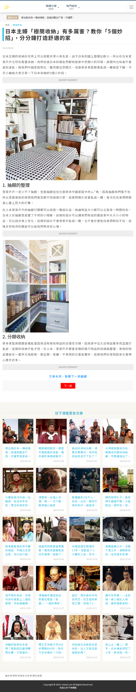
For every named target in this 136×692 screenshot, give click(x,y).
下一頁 (68, 386)
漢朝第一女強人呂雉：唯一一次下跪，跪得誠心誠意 (51, 501)
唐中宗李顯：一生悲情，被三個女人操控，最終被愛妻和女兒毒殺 (118, 599)
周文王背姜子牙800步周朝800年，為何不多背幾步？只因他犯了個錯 (51, 648)
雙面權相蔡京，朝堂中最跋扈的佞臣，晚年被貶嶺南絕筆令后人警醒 (51, 452)
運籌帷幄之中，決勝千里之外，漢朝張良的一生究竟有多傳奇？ (118, 550)
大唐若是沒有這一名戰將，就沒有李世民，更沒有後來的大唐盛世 (18, 501)
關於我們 (10, 675)
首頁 (7, 24)
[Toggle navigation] (131, 7)
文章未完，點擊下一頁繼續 (68, 376)
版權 (39, 675)
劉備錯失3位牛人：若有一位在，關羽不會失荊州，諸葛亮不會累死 (84, 501)
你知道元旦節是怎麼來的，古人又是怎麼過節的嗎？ (84, 648)
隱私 (35, 675)
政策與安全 (21, 675)
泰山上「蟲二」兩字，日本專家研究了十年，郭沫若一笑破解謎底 (118, 648)
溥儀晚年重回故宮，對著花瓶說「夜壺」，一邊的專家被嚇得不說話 (51, 599)
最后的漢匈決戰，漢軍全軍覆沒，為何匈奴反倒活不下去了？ (84, 452)
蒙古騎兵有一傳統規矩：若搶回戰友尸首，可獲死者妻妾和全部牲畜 (48, 17)
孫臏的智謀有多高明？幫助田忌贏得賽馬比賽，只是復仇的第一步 (18, 648)
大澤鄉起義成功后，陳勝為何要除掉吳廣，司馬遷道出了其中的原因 (118, 452)
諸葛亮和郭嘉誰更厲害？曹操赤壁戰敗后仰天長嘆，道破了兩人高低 (51, 550)
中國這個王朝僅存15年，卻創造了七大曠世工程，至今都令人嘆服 (84, 550)
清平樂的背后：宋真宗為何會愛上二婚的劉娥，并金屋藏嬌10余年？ (18, 599)
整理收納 (17, 24)
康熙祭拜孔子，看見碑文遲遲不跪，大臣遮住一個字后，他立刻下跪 (118, 501)
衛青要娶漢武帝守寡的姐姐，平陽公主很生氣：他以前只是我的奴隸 (18, 550)
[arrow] (15, 7)
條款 (29, 675)
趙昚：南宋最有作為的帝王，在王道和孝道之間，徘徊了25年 (84, 599)
